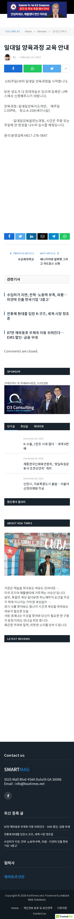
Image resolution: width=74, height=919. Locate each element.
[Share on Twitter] (52, 68)
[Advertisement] (37, 181)
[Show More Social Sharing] (66, 68)
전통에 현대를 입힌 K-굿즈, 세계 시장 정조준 (38, 316)
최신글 (24, 426)
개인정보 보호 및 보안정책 (37, 908)
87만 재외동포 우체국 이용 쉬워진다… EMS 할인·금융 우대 (35, 335)
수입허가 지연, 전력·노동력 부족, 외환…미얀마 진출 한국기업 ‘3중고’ (37, 297)
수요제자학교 (26, 259)
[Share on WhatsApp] (32, 68)
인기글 (11, 426)
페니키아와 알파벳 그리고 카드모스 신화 (54, 261)
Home (15, 908)
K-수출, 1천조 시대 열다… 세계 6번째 (46, 446)
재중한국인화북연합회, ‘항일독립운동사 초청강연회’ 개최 (46, 466)
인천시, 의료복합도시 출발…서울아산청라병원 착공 (46, 486)
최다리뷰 (39, 426)
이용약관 (62, 908)
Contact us (39, 913)
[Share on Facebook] (13, 68)
